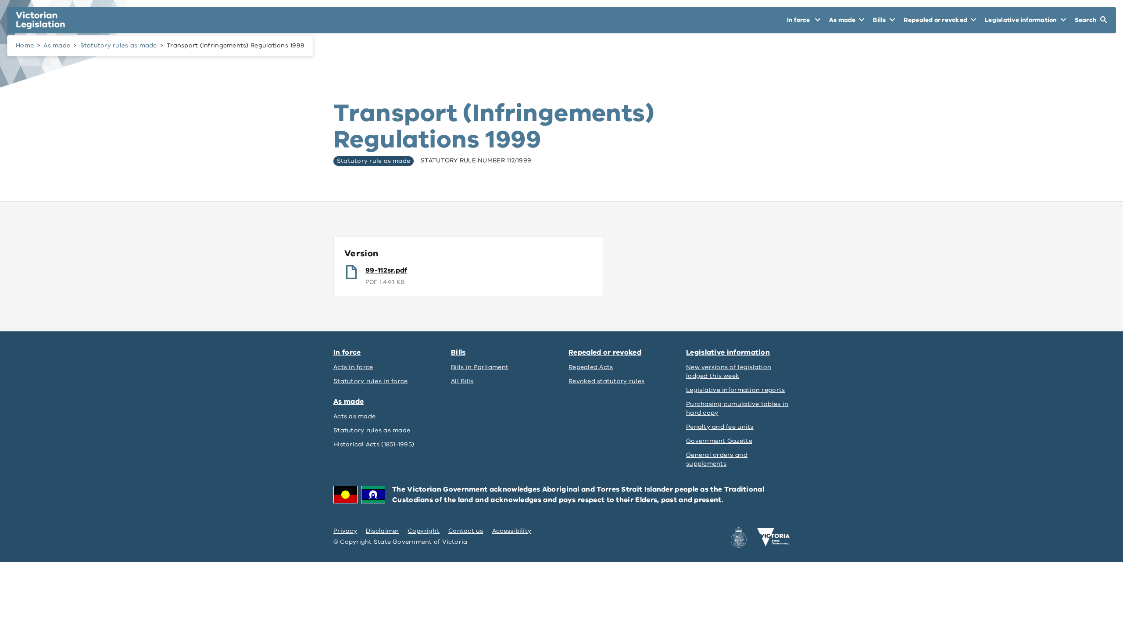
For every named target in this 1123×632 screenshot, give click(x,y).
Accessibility (512, 531)
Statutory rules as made (118, 45)
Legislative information (728, 352)
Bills (458, 352)
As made (56, 45)
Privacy (345, 531)
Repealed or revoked (605, 352)
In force (347, 352)
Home (25, 45)
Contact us (465, 531)
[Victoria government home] (773, 537)
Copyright (424, 531)
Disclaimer (382, 531)
